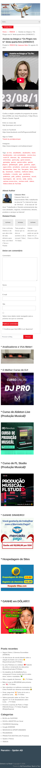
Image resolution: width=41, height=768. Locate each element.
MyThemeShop (25, 766)
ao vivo (9, 153)
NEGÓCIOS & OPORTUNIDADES (14, 730)
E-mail (5, 294)
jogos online (7, 167)
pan (20, 174)
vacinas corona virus (10, 181)
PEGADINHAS (7, 733)
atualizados (26, 153)
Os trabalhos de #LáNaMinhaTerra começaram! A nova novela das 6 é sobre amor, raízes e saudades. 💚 (17, 674)
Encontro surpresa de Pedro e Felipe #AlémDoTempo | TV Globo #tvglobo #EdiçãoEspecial (15, 707)
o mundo (15, 174)
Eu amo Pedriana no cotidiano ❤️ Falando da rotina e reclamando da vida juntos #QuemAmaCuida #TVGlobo (17, 667)
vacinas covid (23, 181)
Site (4, 304)
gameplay (6, 162)
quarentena (26, 176)
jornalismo (16, 167)
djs (19, 157)
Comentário (7, 255)
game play (15, 160)
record (33, 176)
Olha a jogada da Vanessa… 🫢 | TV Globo (17, 679)
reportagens (7, 179)
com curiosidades (20, 155)
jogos (33, 164)
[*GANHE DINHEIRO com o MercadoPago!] (17, 550)
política (18, 176)
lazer (15, 169)
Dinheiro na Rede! (6, 764)
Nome (5, 285)
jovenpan (33, 167)
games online (22, 162)
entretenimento (26, 157)
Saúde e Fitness (8, 739)
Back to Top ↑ (36, 766)
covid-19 (6, 157)
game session (25, 160)
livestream (9, 172)
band (33, 153)
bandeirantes (7, 155)
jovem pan (25, 167)
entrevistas (7, 160)
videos (31, 181)
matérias (17, 172)
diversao (13, 157)
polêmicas (6, 176)
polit (12, 176)
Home (5, 32)
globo (21, 164)
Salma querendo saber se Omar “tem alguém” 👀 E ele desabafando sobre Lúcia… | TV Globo (15, 700)
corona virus (31, 155)
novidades (6, 174)
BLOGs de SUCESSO (10, 718)
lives (31, 169)
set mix (18, 179)
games (13, 162)
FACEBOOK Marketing (10, 724)
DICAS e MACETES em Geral (13, 721)
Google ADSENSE (9, 727)
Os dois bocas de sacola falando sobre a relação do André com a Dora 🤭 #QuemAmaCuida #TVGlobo (17, 660)
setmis (29, 179)
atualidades (17, 153)
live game (25, 169)
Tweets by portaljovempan (12, 139)
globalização (13, 164)
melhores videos (27, 172)
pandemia (26, 174)
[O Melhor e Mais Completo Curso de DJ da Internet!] (17, 404)
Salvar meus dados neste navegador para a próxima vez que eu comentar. (18, 317)
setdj (24, 179)
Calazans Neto (23, 45)
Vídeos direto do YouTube (12, 183)
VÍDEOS (12, 32)
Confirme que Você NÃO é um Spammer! (18, 329)
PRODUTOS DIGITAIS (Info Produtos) (16, 736)
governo (27, 164)
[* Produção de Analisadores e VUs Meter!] (17, 363)
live (19, 169)
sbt (14, 179)
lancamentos (7, 169)
